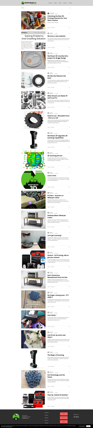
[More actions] (69, 13)
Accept (88, 426)
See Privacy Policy (9, 426)
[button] (70, 8)
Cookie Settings (82, 426)
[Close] (91, 426)
